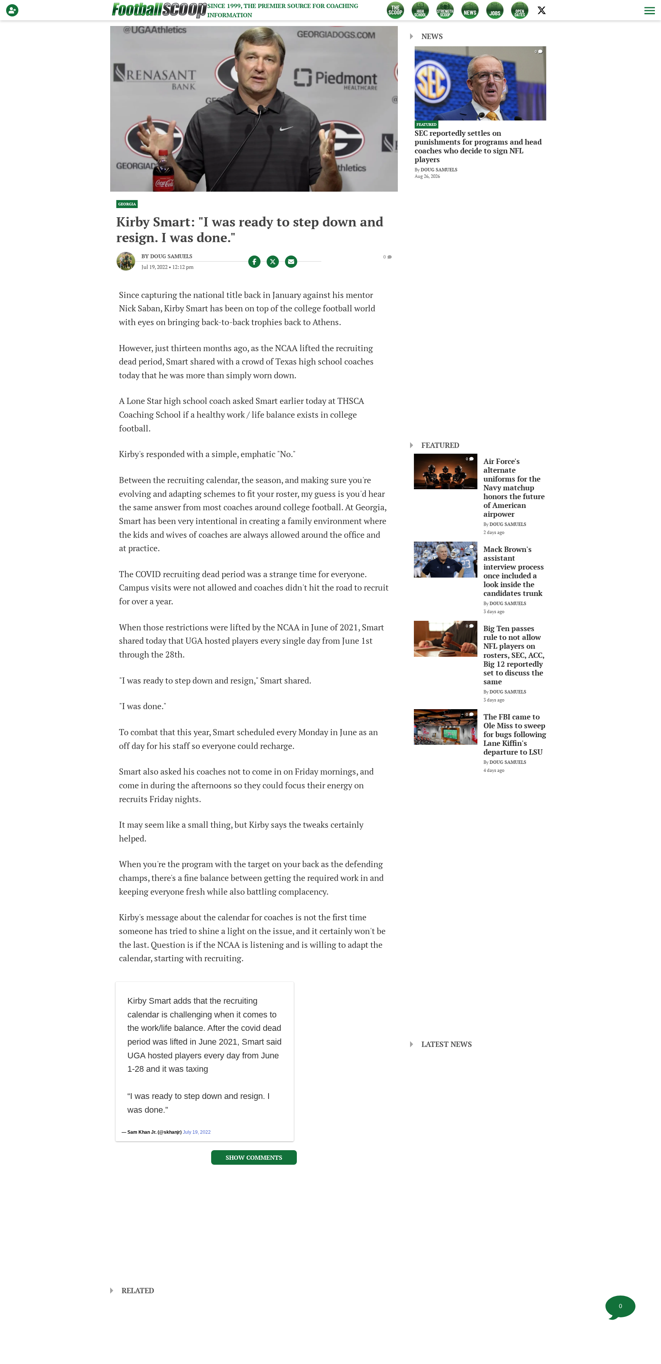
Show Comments (254, 1157)
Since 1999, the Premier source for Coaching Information (282, 10)
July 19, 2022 (197, 1132)
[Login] (13, 10)
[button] (649, 10)
